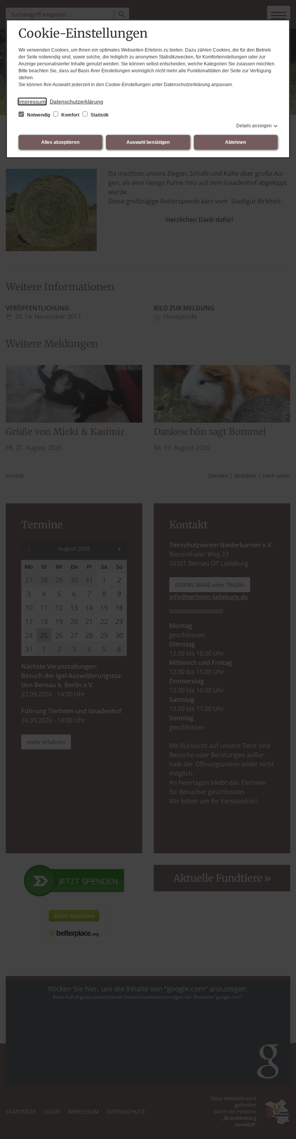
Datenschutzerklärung (76, 101)
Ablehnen (235, 142)
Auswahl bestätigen (148, 142)
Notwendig (38, 115)
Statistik (99, 115)
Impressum (32, 101)
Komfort (70, 115)
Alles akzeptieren (60, 142)
